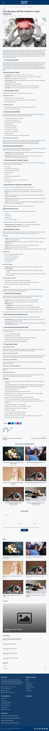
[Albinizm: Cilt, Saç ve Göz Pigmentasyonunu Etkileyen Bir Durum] (13, 474)
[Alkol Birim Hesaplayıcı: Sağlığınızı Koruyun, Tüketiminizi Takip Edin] (13, 494)
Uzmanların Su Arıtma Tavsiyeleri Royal (9, 643)
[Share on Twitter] (15, 423)
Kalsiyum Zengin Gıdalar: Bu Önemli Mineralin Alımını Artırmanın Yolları (12, 557)
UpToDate (5, 222)
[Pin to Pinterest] (18, 423)
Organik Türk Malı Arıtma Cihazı (7, 720)
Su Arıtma (25, 668)
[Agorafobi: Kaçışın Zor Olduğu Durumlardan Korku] (35, 454)
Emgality (13, 259)
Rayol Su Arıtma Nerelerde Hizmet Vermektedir (10, 722)
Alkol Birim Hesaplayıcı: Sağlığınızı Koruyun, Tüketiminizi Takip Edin (12, 596)
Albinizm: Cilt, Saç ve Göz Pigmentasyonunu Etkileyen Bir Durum (12, 577)
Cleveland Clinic (9, 64)
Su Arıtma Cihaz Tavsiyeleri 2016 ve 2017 (10, 648)
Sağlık (10, 6)
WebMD (8, 53)
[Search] (45, 2)
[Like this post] (9, 423)
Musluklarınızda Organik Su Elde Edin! (12, 639)
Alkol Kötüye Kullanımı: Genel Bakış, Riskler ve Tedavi (35, 482)
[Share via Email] (20, 423)
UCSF (32, 330)
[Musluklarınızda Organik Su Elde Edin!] (24, 618)
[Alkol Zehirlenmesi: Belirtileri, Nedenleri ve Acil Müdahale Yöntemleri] (35, 494)
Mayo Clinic (36, 114)
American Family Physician (14, 233)
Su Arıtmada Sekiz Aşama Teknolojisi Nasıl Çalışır (10, 718)
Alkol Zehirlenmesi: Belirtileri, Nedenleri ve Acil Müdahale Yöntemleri (35, 596)
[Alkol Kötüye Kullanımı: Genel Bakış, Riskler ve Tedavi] (35, 474)
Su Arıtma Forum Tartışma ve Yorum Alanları (10, 658)
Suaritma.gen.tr (16, 728)
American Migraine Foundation (21, 319)
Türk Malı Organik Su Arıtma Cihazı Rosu (10, 653)
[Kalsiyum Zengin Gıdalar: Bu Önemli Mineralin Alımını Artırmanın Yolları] (13, 454)
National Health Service (37, 296)
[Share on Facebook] (12, 423)
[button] (3, 618)
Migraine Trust (43, 162)
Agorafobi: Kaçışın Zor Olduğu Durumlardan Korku (35, 462)
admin (6, 15)
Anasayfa (4, 6)
